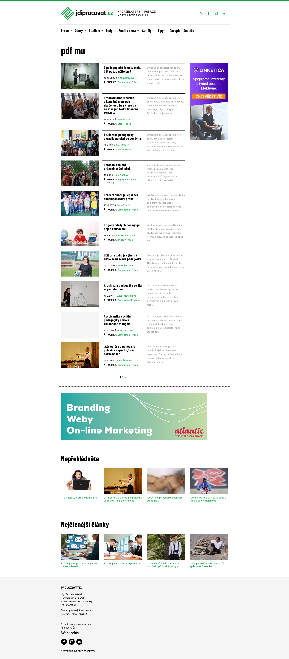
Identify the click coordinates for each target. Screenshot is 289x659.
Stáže (120, 123)
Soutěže (188, 30)
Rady (109, 30)
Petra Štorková (125, 265)
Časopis (175, 30)
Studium (95, 30)
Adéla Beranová (126, 77)
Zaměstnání (124, 82)
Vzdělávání (123, 300)
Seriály (147, 30)
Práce (65, 30)
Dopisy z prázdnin (126, 179)
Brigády (121, 239)
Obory (79, 30)
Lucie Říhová (123, 119)
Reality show (128, 30)
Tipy (161, 30)
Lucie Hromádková (125, 235)
